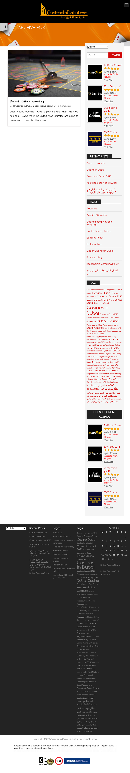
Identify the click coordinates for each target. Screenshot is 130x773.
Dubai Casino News (110, 565)
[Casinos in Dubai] (64, 18)
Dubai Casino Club (94, 325)
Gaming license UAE (113, 328)
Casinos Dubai (85, 556)
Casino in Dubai (95, 169)
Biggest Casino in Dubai (87, 536)
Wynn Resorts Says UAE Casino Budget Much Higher (87, 698)
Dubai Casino (108, 321)
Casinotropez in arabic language (99, 223)
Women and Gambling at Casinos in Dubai (86, 681)
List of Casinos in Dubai (100, 250)
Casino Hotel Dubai (85, 543)
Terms (94, 739)
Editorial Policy (95, 237)
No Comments (64, 106)
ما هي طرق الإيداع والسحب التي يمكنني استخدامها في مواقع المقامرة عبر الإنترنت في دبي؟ (103, 402)
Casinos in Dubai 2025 (99, 176)
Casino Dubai (101, 293)
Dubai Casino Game (39, 573)
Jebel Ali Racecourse (112, 331)
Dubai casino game (111, 325)
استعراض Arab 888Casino (87, 702)
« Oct (103, 559)
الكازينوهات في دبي (87, 709)
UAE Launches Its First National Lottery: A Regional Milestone (103, 371)
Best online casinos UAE (97, 290)
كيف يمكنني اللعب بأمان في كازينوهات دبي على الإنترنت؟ (101, 191)
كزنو (91, 393)
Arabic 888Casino (97, 215)
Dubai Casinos (95, 327)
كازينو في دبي (99, 393)
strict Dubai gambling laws (102, 356)
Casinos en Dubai (101, 303)
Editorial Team (95, 244)
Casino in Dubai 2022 (109, 296)
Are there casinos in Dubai (102, 182)
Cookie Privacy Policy (99, 231)
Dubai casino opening (27, 101)
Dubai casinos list (97, 163)
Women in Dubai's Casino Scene (107, 379)
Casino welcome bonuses (97, 318)
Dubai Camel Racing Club (87, 577)
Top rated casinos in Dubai (103, 362)
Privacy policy (94, 257)
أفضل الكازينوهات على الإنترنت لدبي (102, 272)
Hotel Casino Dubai (95, 331)
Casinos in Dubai (23, 106)
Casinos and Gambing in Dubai (99, 300)
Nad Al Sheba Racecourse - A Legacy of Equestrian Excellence (88, 620)
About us (92, 208)
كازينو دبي (109, 392)
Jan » (110, 559)
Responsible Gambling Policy (103, 263)
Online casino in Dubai (86, 627)
